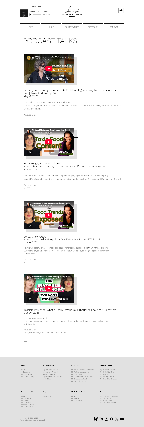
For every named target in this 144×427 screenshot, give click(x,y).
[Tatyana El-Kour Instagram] (106, 419)
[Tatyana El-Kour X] (117, 419)
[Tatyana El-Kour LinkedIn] (101, 419)
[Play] (30, 14)
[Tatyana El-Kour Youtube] (122, 419)
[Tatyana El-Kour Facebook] (112, 419)
